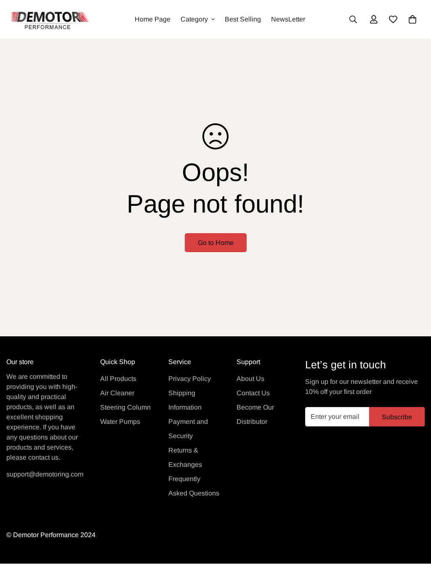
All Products (118, 378)
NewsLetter (288, 19)
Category (194, 19)
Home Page (152, 19)
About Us (250, 378)
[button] (412, 19)
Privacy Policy (189, 378)
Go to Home (216, 242)
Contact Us (253, 393)
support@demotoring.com (44, 474)
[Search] (353, 19)
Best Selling (243, 19)
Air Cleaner (117, 393)
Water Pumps (120, 421)
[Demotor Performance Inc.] (48, 19)
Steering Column (125, 407)
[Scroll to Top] (414, 529)
